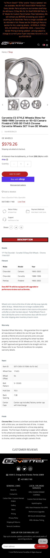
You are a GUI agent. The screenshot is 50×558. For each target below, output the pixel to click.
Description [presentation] (25, 239)
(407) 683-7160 (8, 201)
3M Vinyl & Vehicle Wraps (36, 516)
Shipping (5, 149)
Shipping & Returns (13, 522)
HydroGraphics (37, 503)
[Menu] (47, 44)
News (13, 509)
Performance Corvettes (22, 552)
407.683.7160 (26, 479)
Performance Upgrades (37, 511)
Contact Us (13, 494)
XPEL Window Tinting (36, 520)
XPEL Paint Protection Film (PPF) (37, 507)
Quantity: (5, 163)
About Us (13, 490)
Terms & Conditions (13, 526)
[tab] (25, 240)
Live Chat (21, 201)
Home (4, 52)
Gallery (13, 505)
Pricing (13, 513)
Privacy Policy (13, 518)
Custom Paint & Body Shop (36, 499)
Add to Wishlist (10, 191)
